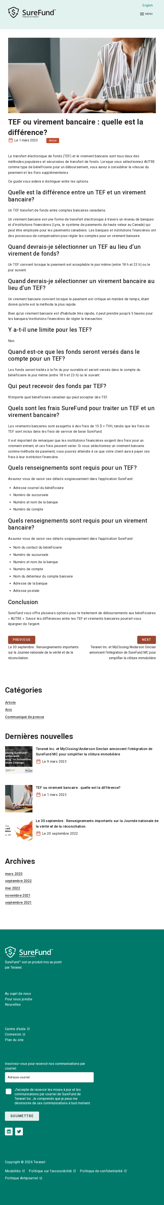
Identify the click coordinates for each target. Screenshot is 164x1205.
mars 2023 (13, 874)
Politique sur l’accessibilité (50, 1171)
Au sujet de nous (18, 994)
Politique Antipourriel (21, 1178)
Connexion (13, 1034)
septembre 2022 (18, 881)
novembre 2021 (18, 895)
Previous (22, 640)
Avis (8, 710)
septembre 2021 (18, 902)
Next (146, 640)
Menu (149, 13)
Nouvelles (13, 1004)
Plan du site (14, 1040)
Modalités (13, 1171)
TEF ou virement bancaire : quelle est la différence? (78, 788)
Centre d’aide (15, 1029)
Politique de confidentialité (101, 1171)
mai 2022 (12, 888)
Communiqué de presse (24, 717)
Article (53, 140)
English (148, 5)
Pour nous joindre (18, 999)
